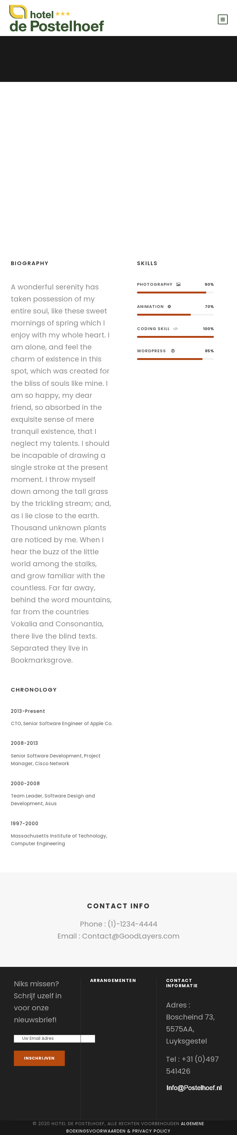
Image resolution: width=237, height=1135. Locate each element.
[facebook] (99, 199)
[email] (89, 199)
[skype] (121, 199)
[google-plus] (110, 199)
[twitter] (132, 199)
